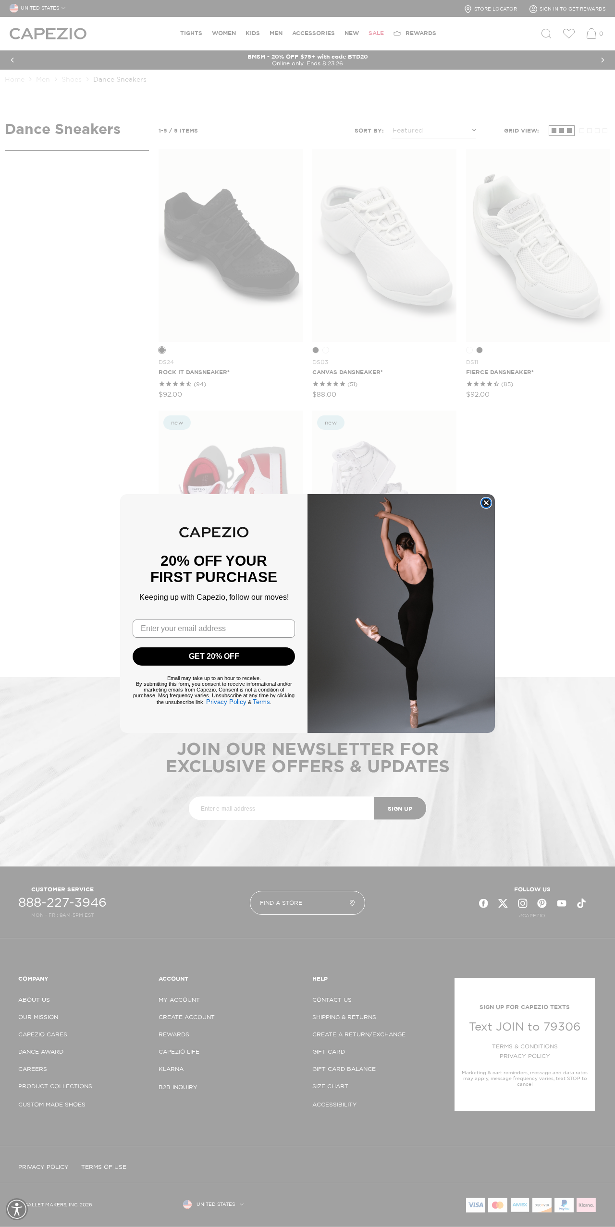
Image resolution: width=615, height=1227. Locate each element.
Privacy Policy (226, 701)
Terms (261, 701)
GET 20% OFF (214, 656)
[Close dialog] (486, 503)
